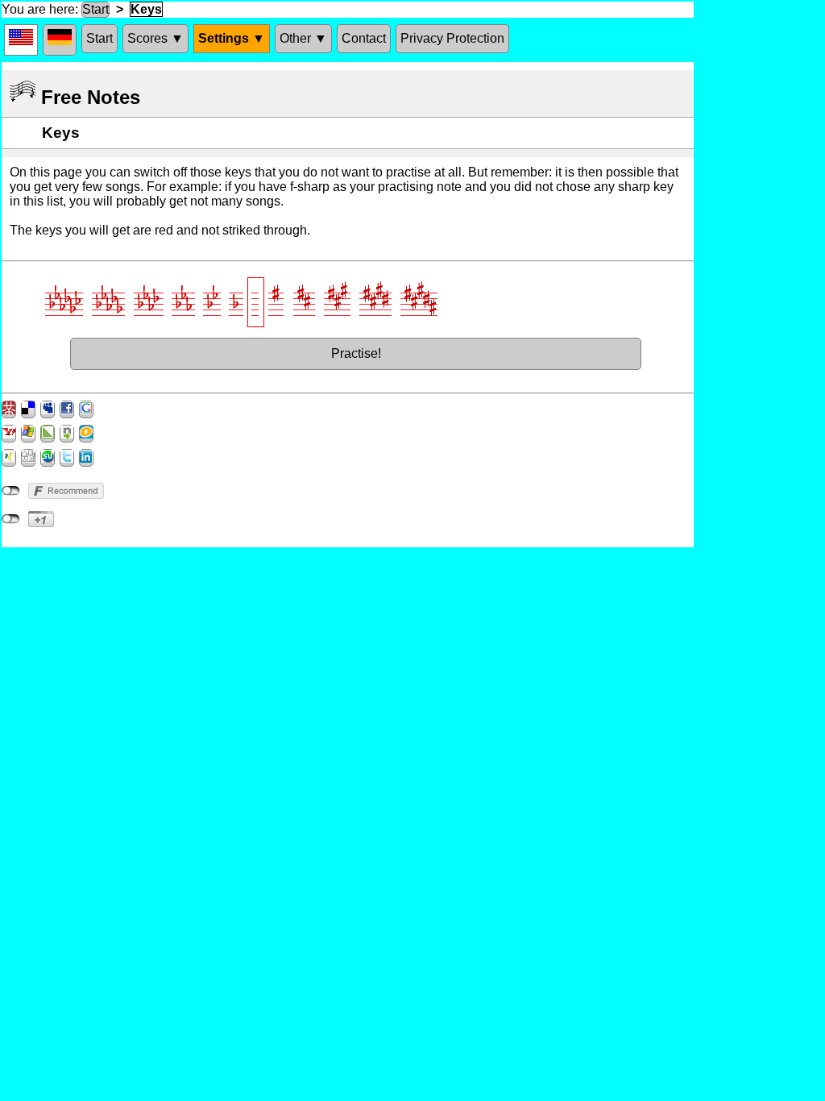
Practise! (356, 353)
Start (95, 9)
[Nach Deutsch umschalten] (60, 40)
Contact (364, 38)
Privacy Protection (452, 38)
